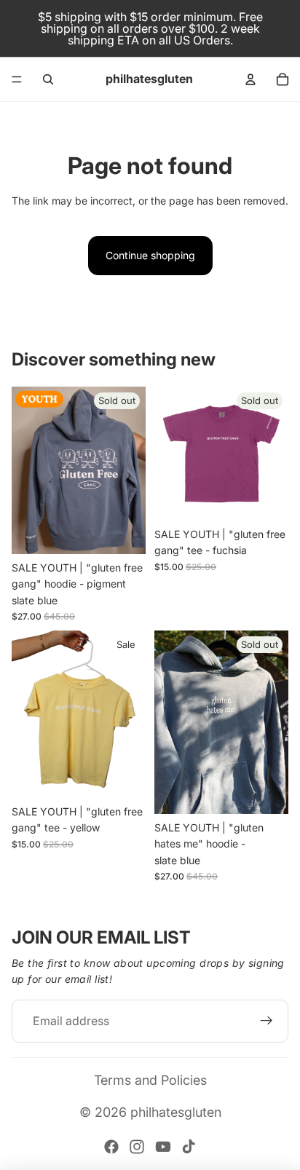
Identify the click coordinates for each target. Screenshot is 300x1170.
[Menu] (16, 79)
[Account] (250, 79)
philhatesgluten (175, 1112)
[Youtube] (163, 1146)
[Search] (48, 79)
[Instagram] (137, 1146)
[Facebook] (111, 1146)
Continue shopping (150, 255)
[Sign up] (266, 1021)
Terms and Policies (150, 1080)
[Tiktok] (188, 1146)
